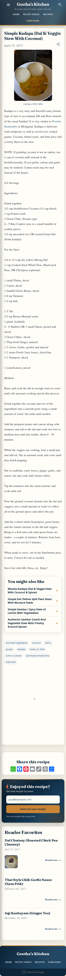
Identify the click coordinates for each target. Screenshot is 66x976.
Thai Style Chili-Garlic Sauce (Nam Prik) (28, 882)
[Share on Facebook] (19, 769)
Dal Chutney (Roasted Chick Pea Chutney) (31, 842)
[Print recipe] (45, 769)
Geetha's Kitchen (33, 4)
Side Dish (11, 662)
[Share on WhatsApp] (13, 769)
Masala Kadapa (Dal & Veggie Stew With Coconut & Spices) (30, 590)
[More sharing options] (51, 769)
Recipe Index (31, 14)
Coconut (36, 642)
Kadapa (21, 649)
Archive (48, 14)
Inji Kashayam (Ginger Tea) (27, 913)
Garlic (48, 642)
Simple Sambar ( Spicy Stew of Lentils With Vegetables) (27, 611)
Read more (53, 860)
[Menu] (8, 4)
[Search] (59, 4)
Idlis (40, 103)
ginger (9, 649)
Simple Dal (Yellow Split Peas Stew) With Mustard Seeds (30, 600)
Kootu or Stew (37, 649)
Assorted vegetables (17, 642)
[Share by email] (32, 769)
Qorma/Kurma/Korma (37, 655)
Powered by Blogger (35, 972)
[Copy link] (38, 769)
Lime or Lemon (14, 655)
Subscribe (33, 20)
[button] (58, 45)
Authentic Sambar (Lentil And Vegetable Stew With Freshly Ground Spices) (27, 623)
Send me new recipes (33, 809)
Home (16, 14)
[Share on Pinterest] (26, 769)
